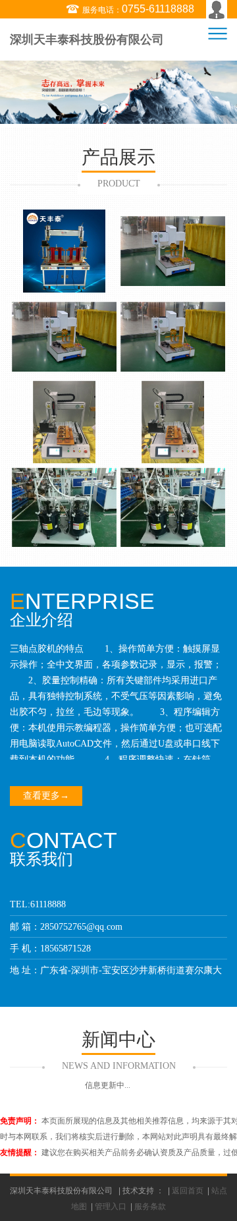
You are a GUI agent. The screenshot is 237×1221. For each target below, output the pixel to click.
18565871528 (65, 948)
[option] (118, 92)
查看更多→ (46, 796)
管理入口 (110, 1206)
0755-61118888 (158, 8)
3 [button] (134, 109)
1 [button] (103, 109)
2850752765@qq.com (81, 927)
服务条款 (150, 1206)
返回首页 (187, 1190)
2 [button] (118, 109)
